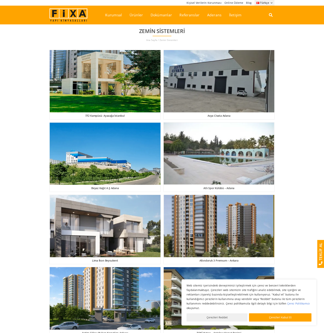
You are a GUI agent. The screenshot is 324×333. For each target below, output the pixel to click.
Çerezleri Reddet (217, 317)
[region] (249, 302)
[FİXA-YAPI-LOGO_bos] (68, 9)
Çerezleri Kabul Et (280, 317)
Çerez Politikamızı (298, 303)
